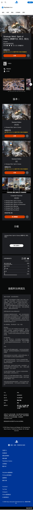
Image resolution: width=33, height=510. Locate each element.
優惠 (12, 12)
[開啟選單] (2, 2)
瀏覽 (24, 12)
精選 (8, 12)
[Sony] (29, 509)
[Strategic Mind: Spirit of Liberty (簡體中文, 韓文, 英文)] (13, 84)
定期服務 (18, 12)
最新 (3, 12)
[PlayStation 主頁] (16, 2)
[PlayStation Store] (7, 7)
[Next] (30, 84)
